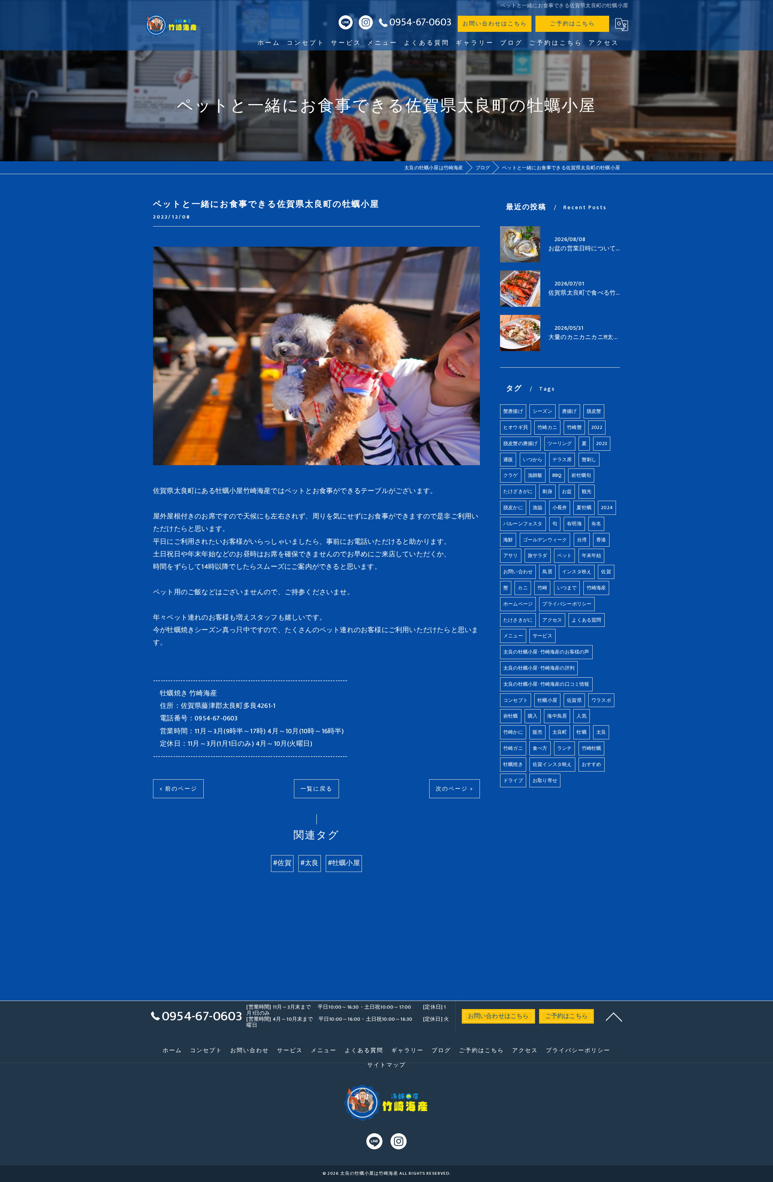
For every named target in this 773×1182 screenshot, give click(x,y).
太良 (601, 732)
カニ (522, 588)
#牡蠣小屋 (344, 863)
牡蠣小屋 (547, 700)
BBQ (557, 475)
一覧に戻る (316, 788)
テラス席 (562, 460)
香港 (601, 540)
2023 (601, 443)
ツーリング (560, 443)
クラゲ (510, 475)
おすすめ (591, 764)
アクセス (552, 620)
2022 (596, 427)
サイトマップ (386, 1065)
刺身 (547, 491)
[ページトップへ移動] (614, 1016)
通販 (508, 460)
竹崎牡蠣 (591, 748)
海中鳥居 (557, 716)
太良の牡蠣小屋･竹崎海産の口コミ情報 (546, 684)
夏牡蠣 (584, 508)
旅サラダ (538, 555)
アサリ (510, 555)
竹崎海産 (596, 588)
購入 (532, 716)
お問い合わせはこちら (495, 23)
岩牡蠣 (510, 716)
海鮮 (508, 540)
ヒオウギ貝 (515, 427)
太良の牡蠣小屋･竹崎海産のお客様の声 (546, 652)
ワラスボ (601, 700)
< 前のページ (178, 788)
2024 (607, 508)
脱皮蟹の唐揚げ (520, 443)
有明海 (574, 524)
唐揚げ (569, 411)
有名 (596, 524)
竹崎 (542, 588)
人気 (581, 716)
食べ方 (540, 748)
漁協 (537, 508)
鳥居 (547, 572)
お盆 (567, 491)
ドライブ (513, 780)
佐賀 (606, 572)
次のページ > (454, 788)
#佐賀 (282, 863)
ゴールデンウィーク (545, 540)
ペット (564, 555)
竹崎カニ (547, 427)
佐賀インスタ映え (552, 764)
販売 (537, 732)
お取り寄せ (545, 780)
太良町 (559, 732)
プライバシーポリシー (566, 604)
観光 (586, 491)
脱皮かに (513, 508)
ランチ (564, 748)
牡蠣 (581, 732)
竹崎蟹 (574, 427)
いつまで (567, 588)
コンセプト (515, 700)
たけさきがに (518, 620)
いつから (533, 460)
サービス (542, 636)
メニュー (513, 636)
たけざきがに (518, 491)
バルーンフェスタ (523, 524)
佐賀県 (574, 700)
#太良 (309, 863)
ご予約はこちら (572, 23)
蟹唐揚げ (513, 411)
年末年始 (591, 555)
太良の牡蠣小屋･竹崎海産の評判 (539, 668)
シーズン (542, 411)
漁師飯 (535, 475)
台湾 (582, 540)
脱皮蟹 (594, 411)
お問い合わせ (518, 572)
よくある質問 (586, 620)
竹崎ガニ (513, 748)
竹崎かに (513, 732)
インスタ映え (576, 572)
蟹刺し (589, 460)
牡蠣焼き (513, 764)
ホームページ (518, 604)
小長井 (559, 508)
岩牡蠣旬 (581, 475)
